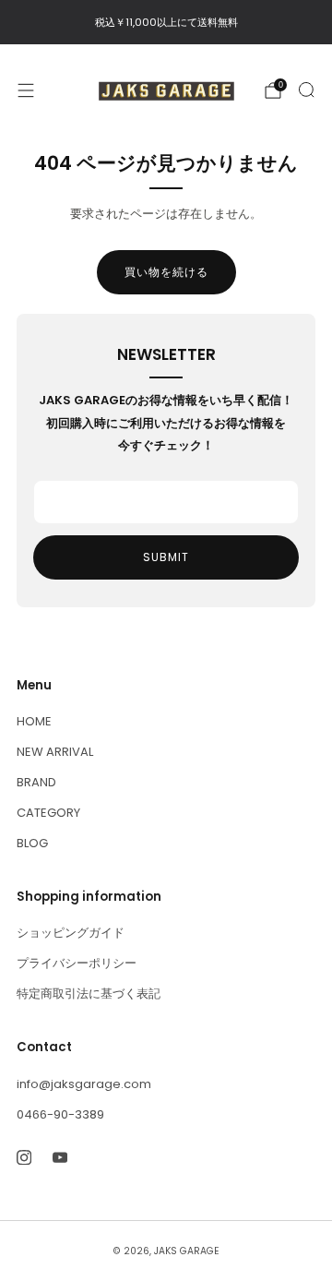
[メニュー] (26, 90)
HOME (34, 721)
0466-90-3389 (60, 1114)
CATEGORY (48, 812)
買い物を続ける (166, 272)
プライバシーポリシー (76, 963)
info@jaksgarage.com (84, 1084)
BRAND (36, 782)
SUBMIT (166, 557)
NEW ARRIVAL (55, 751)
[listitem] (166, 22)
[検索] (306, 89)
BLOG (32, 843)
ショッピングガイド (71, 932)
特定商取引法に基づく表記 (88, 993)
